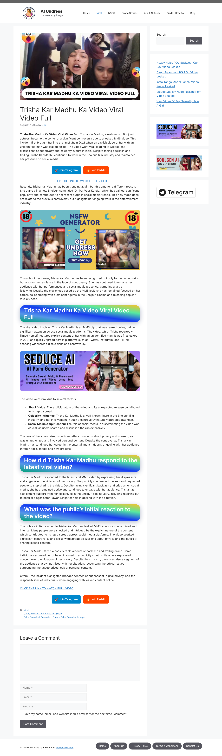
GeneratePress (64, 747)
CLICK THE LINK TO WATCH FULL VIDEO (80, 181)
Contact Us (192, 745)
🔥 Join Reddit (96, 170)
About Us (119, 745)
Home (86, 13)
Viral (99, 13)
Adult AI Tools (152, 13)
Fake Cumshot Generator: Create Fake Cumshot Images (54, 617)
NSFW (111, 13)
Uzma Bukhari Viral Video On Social (43, 613)
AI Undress (51, 11)
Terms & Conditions (167, 745)
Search (161, 34)
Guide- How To (175, 13)
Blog (193, 13)
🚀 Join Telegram (66, 170)
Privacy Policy (140, 745)
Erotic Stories (129, 13)
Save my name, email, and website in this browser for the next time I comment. (75, 714)
